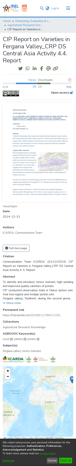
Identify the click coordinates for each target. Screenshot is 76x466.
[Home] (11, 8)
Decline (52, 460)
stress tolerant (31, 351)
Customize (9, 460)
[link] (24, 327)
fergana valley (12, 351)
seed (6, 339)
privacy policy (47, 453)
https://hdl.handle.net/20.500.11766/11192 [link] (32, 315)
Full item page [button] (17, 248)
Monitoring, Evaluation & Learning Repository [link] (33, 21)
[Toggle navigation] (68, 8)
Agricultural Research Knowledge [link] (25, 25)
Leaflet (9, 438)
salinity (18, 339)
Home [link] (7, 21)
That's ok (65, 460)
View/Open (10, 206)
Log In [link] (55, 8)
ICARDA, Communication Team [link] (22, 233)
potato (31, 339)
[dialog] (38, 452)
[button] (41, 8)
